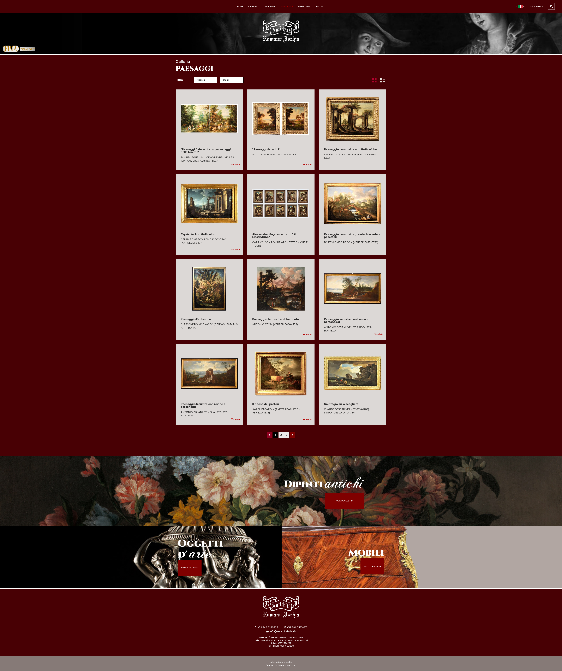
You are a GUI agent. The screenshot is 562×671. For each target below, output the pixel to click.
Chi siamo (253, 6)
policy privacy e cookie (281, 662)
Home (240, 6)
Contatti (320, 6)
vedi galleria (344, 500)
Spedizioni (304, 6)
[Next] (292, 435)
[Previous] (269, 435)
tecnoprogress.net (287, 665)
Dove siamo (270, 6)
